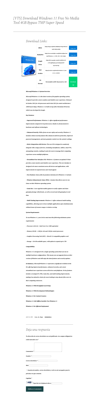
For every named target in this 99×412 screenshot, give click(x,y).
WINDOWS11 (48, 317)
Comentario (30, 351)
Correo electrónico (32, 361)
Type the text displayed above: (42, 383)
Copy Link (73, 48)
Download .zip (73, 83)
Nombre (29, 356)
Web (27, 365)
